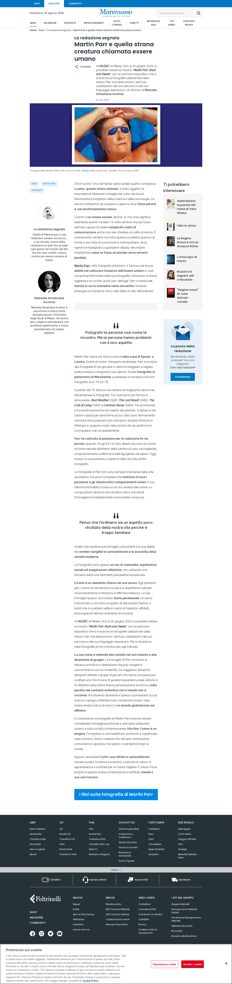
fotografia (37, 190)
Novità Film (95, 834)
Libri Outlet (35, 844)
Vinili (62, 844)
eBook (33, 854)
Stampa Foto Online (117, 924)
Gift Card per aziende (117, 914)
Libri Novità (36, 834)
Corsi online (184, 834)
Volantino (78, 924)
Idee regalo (184, 828)
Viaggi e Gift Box (187, 839)
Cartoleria (154, 828)
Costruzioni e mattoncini (126, 835)
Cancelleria (154, 844)
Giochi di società (128, 847)
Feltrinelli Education (181, 925)
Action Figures (126, 860)
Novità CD (64, 834)
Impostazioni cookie (164, 964)
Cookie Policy (90, 980)
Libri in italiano (37, 828)
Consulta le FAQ (147, 909)
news (34, 183)
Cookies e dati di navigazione (147, 931)
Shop (33, 912)
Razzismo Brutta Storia (183, 936)
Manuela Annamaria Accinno (49, 300)
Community (38, 923)
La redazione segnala (49, 229)
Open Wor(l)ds (156, 849)
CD (61, 828)
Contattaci (182, 377)
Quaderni (153, 854)
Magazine (36, 917)
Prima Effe (176, 931)
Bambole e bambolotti (125, 854)
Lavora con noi (81, 929)
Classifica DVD (97, 839)
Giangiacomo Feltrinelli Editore (184, 911)
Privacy (142, 924)
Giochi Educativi (128, 842)
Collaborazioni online (117, 919)
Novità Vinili (65, 849)
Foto (180, 844)
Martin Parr (49, 183)
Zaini (151, 839)
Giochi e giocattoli (129, 828)
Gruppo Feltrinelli (180, 904)
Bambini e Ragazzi (99, 854)
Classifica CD (67, 839)
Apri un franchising (83, 914)
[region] (116, 964)
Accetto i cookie (192, 964)
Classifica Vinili (67, 854)
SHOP (37, 3)
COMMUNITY (75, 3)
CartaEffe (143, 919)
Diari (150, 834)
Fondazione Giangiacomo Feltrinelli (186, 919)
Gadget (182, 849)
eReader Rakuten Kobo (187, 856)
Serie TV (93, 849)
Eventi (76, 909)
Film (91, 828)
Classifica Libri (38, 839)
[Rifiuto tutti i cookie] (226, 964)
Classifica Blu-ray (99, 844)
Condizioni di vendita (150, 914)
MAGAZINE (54, 3)
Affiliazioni (78, 919)
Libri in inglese (37, 849)
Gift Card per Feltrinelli (118, 909)
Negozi (76, 904)
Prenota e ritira (113, 904)
